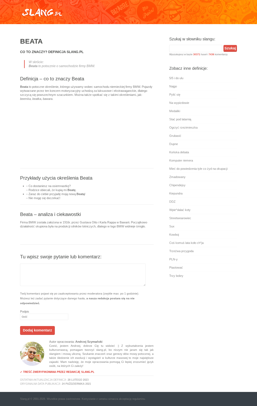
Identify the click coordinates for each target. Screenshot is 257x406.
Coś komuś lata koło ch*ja (186, 242)
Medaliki (174, 111)
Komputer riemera (181, 160)
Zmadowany (177, 177)
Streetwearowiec (180, 218)
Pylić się (174, 94)
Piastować (176, 267)
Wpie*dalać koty (180, 210)
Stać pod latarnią (180, 119)
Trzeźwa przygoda (181, 251)
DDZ (172, 201)
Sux (171, 226)
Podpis (24, 311)
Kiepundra (176, 193)
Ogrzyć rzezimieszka (183, 127)
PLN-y (173, 259)
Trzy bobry (176, 275)
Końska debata (179, 152)
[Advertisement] (87, 136)
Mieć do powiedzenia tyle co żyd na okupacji (198, 168)
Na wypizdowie (179, 102)
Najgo (173, 86)
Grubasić (175, 135)
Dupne (173, 144)
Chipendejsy (177, 185)
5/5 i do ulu (176, 78)
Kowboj (174, 234)
